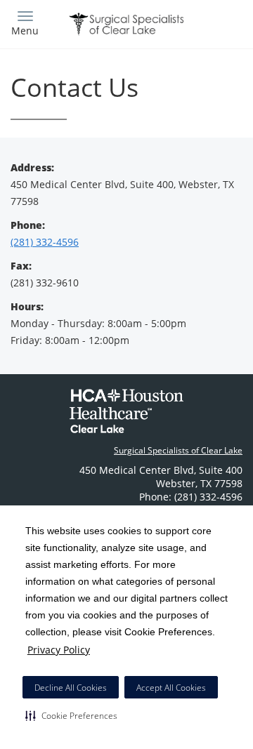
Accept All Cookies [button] (171, 688)
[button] (71, 715)
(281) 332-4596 (45, 241)
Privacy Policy (58, 649)
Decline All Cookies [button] (70, 688)
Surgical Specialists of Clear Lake (178, 450)
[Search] (214, 22)
